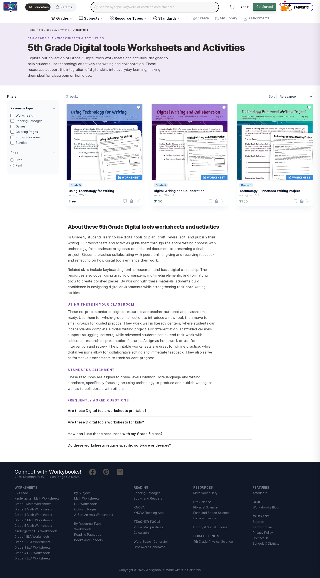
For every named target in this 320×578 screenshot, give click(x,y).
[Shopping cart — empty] (232, 7)
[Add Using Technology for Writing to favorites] (138, 107)
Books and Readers (88, 540)
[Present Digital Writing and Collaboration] (210, 201)
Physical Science (205, 507)
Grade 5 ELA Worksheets (32, 558)
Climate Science (204, 518)
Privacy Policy (263, 532)
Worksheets (24, 115)
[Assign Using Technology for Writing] (131, 201)
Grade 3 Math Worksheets (33, 515)
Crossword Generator (149, 547)
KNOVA (139, 507)
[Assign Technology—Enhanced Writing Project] (302, 201)
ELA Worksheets (86, 504)
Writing (64, 29)
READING (141, 487)
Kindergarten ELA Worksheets (36, 531)
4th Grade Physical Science (213, 541)
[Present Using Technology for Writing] (125, 201)
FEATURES (261, 487)
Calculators (142, 532)
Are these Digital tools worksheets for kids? (106, 422)
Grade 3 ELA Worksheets (32, 547)
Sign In (244, 7)
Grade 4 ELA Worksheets (33, 553)
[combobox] (155, 7)
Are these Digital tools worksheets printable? (107, 410)
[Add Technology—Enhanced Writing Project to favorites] (309, 107)
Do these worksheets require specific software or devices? (119, 445)
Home (31, 29)
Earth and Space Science (211, 513)
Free (19, 160)
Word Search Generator (151, 541)
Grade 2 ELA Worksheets (32, 542)
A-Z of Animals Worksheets (93, 515)
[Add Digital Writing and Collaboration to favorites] (224, 107)
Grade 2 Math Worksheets (33, 509)
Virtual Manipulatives (148, 527)
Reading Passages (29, 121)
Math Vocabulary (205, 493)
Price (14, 153)
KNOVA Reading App (149, 513)
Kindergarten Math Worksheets (37, 498)
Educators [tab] (41, 7)
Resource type (21, 108)
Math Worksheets (86, 498)
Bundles (21, 142)
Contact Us (260, 538)
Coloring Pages (27, 132)
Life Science (202, 502)
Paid (19, 165)
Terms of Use (262, 527)
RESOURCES (203, 487)
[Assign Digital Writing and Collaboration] (217, 201)
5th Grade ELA (48, 29)
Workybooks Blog (266, 507)
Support (258, 522)
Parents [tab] (66, 7)
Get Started (264, 6)
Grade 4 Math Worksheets (33, 520)
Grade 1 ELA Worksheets (32, 536)
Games (20, 126)
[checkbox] (138, 201)
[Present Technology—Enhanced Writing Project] (296, 201)
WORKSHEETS (26, 487)
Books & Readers (28, 137)
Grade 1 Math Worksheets (33, 504)
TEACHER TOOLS (147, 522)
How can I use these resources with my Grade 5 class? (115, 434)
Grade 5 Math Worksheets (33, 525)
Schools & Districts (266, 543)
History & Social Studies (210, 527)
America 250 (262, 493)
